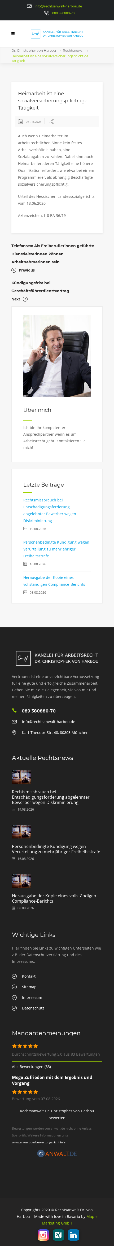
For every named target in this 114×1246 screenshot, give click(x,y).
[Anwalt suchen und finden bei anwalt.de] (57, 1155)
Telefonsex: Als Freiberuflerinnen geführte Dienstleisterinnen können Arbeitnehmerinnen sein (52, 253)
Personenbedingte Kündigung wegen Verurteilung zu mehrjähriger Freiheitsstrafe (56, 549)
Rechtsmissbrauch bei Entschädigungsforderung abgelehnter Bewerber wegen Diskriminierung (51, 797)
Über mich (37, 410)
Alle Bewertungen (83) (31, 1066)
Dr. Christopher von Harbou (33, 51)
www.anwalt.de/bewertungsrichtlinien (39, 1142)
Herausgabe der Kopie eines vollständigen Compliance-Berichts (54, 898)
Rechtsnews (72, 51)
